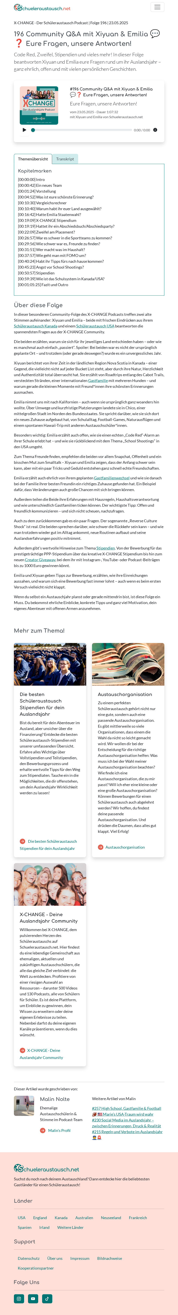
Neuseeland (111, 1217)
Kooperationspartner (36, 1268)
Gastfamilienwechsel (112, 477)
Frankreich (138, 1217)
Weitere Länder (70, 1227)
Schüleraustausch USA (95, 326)
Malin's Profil (59, 1130)
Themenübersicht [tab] (33, 158)
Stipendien (105, 548)
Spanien (24, 1227)
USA (21, 1217)
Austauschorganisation (125, 847)
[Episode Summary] (155, 130)
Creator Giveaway (40, 559)
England (40, 1217)
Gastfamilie (98, 380)
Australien (84, 1217)
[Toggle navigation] (157, 7)
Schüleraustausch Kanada (35, 326)
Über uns (55, 1258)
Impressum (79, 1258)
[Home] (42, 7)
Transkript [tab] (65, 158)
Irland (44, 1227)
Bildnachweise (109, 1258)
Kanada (61, 1217)
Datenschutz (29, 1258)
